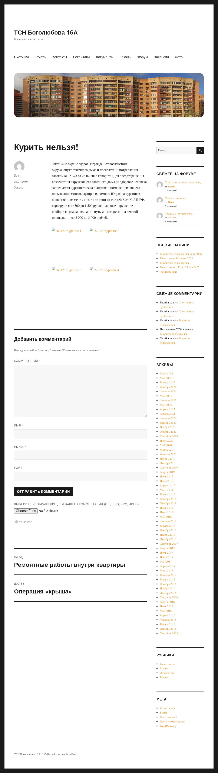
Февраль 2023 (168, 400)
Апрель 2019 (167, 485)
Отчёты (40, 56)
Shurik (171, 186)
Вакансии (161, 56)
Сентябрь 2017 (169, 543)
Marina (172, 217)
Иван (17, 175)
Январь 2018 (167, 526)
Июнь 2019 (166, 481)
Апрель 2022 (167, 409)
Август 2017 (167, 548)
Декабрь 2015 (168, 629)
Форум (142, 56)
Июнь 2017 (166, 557)
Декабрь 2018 (168, 499)
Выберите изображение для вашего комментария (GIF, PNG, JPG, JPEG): (77, 504)
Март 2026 (166, 373)
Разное (164, 677)
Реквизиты (81, 56)
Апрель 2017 (167, 566)
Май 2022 (166, 405)
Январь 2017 (167, 579)
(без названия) (168, 272)
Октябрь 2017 (168, 539)
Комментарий (27, 361)
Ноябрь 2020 (167, 427)
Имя (19, 425)
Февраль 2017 (168, 575)
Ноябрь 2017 (167, 535)
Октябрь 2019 (168, 463)
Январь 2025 (167, 382)
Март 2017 (166, 570)
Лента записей (168, 717)
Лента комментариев (172, 721)
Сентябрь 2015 (169, 633)
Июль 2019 (166, 476)
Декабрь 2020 (168, 423)
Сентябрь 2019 (169, 467)
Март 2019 (166, 490)
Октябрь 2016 (168, 593)
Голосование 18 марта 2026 (176, 258)
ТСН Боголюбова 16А (46, 32)
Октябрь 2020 (168, 432)
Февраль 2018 (168, 521)
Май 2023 (166, 396)
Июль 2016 (166, 606)
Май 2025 (166, 378)
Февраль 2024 (168, 391)
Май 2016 (166, 611)
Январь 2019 (167, 494)
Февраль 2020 (168, 454)
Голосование (167, 664)
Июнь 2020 (166, 440)
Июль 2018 (166, 508)
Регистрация (167, 708)
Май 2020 (166, 445)
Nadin (171, 202)
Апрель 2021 (167, 414)
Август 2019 (167, 472)
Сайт (18, 468)
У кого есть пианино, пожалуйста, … (184, 182)
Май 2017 (166, 561)
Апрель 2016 (167, 615)
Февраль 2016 (168, 620)
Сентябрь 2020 (169, 436)
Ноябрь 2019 (167, 458)
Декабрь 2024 (168, 387)
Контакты (59, 56)
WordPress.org (168, 726)
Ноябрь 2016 (167, 588)
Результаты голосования (174, 263)
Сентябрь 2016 (169, 597)
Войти (164, 712)
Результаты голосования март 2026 (181, 254)
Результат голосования (173, 334)
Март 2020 (166, 449)
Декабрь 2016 (168, 584)
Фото (179, 56)
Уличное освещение (175, 198)
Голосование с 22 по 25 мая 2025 (179, 267)
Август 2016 (167, 602)
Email (20, 447)
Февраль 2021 (168, 418)
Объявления (167, 673)
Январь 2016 (167, 624)
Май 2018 (166, 517)
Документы (104, 56)
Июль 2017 (166, 552)
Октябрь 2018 (168, 503)
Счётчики (21, 56)
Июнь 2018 (166, 512)
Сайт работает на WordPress (60, 754)
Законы (125, 56)
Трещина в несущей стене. (179, 213)
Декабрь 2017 (168, 530)
